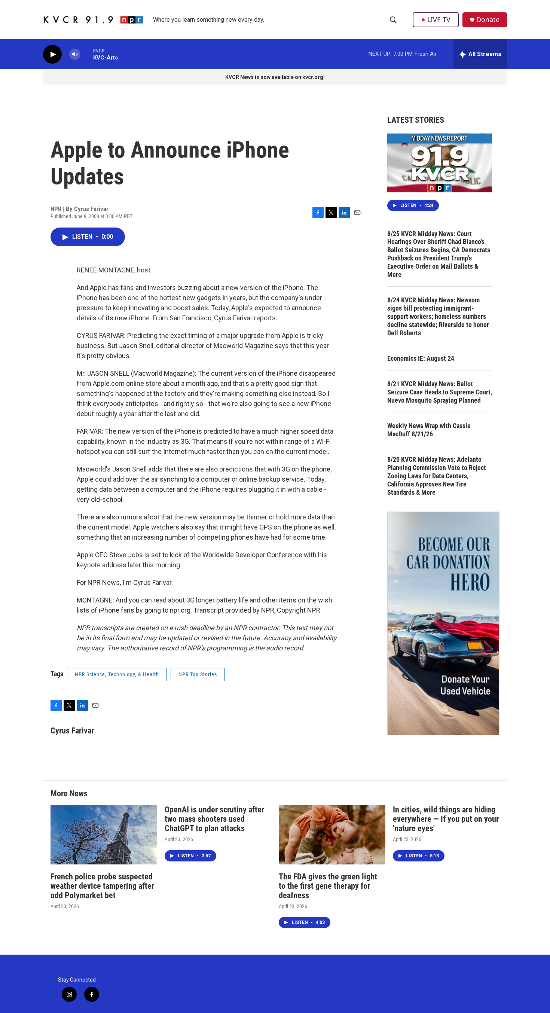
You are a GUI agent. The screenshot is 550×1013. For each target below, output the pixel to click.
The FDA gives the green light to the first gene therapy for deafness (328, 886)
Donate (487, 20)
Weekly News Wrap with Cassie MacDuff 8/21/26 (429, 430)
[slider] (87, 54)
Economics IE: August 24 (420, 358)
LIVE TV (438, 19)
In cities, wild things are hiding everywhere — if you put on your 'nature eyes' (446, 819)
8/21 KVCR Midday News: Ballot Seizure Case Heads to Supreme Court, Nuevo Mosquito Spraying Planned (439, 392)
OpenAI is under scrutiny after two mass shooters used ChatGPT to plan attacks (214, 819)
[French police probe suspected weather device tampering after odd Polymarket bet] (104, 834)
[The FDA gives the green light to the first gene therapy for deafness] (332, 834)
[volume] (74, 54)
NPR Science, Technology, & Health (117, 674)
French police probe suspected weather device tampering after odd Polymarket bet (102, 886)
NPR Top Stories (197, 674)
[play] (52, 54)
